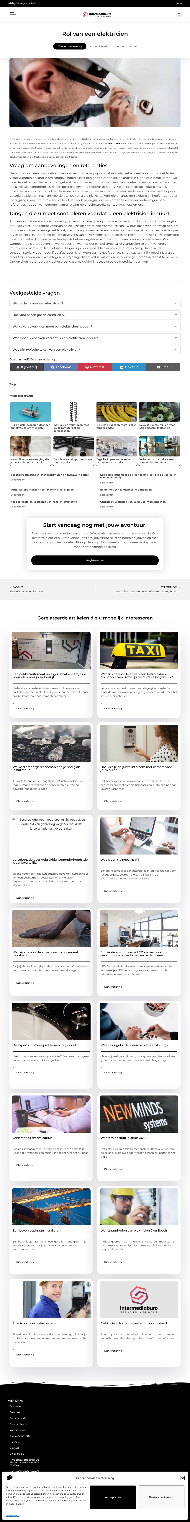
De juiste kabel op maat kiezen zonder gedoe (116, 426)
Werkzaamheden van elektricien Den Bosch (134, 1230)
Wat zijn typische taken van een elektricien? (95, 349)
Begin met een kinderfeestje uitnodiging (126, 489)
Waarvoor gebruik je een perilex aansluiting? (134, 1045)
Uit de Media (17, 1453)
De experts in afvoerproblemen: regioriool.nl (46, 1045)
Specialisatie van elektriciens (34, 1323)
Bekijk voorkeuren (161, 1497)
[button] (182, 1478)
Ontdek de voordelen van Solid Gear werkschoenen (133, 501)
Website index (18, 1430)
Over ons (15, 1412)
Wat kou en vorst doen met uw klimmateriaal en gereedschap (71, 427)
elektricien (115, 143)
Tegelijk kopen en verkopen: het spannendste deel (114, 461)
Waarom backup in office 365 (123, 1138)
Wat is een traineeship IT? (120, 859)
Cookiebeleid (12, 1515)
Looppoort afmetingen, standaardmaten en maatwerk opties (50, 474)
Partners (14, 1441)
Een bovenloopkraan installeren (37, 1230)
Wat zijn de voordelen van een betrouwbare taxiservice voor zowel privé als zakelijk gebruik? (137, 675)
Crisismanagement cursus (32, 1138)
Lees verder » (18, 479)
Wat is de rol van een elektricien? (95, 303)
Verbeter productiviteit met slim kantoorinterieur (156, 461)
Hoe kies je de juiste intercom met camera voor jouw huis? (136, 768)
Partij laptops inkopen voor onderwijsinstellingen (42, 489)
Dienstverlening (70, 46)
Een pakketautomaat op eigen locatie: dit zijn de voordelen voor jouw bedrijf (138, 476)
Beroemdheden (18, 1418)
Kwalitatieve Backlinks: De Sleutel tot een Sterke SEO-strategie (25, 1462)
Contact (14, 1447)
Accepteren (113, 1497)
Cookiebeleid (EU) (20, 1436)
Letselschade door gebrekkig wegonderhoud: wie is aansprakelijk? (50, 861)
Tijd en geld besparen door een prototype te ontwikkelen (30, 426)
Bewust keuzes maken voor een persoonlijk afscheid (157, 426)
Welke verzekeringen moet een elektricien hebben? (95, 326)
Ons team (15, 1406)
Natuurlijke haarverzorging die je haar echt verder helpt (29, 461)
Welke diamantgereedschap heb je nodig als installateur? (46, 768)
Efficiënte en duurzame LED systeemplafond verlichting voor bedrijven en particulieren (134, 954)
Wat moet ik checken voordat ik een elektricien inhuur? (95, 338)
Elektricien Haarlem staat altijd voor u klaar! (134, 1323)
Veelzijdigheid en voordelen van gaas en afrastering (44, 501)
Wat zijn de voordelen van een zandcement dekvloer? (45, 954)
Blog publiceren (18, 1424)
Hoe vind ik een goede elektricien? (95, 315)
